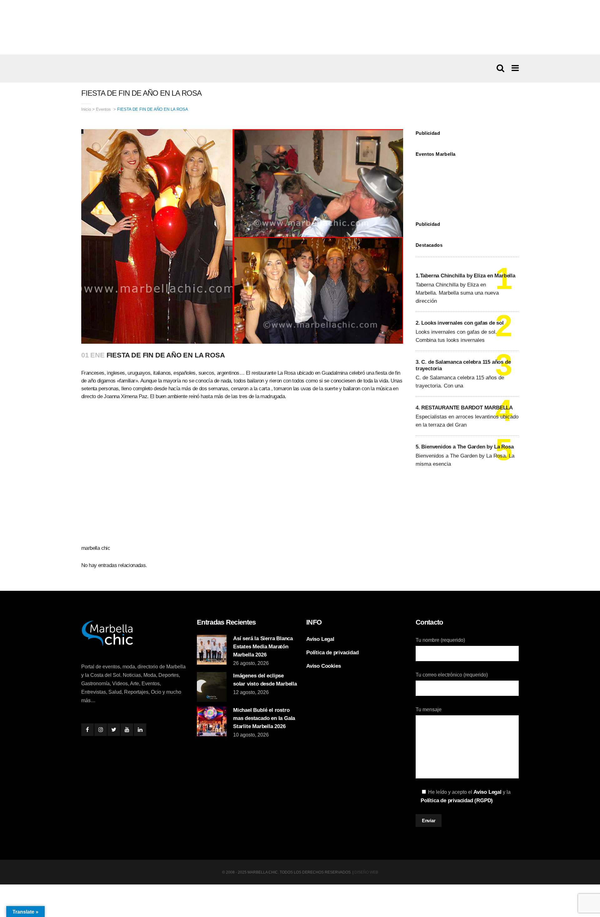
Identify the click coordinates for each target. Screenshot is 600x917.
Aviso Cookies (323, 666)
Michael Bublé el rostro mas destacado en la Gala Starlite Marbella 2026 (264, 718)
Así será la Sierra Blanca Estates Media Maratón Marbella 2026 (263, 647)
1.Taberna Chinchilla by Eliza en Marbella (465, 276)
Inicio (86, 109)
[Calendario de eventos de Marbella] (467, 184)
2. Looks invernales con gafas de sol (460, 323)
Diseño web (366, 872)
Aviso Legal (320, 639)
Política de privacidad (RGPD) (457, 800)
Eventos (103, 109)
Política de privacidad (332, 653)
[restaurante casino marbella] (300, 27)
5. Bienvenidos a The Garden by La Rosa (464, 447)
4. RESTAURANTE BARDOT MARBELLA (464, 408)
